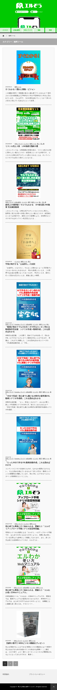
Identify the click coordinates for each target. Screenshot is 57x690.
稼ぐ (38, 143)
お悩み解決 (16, 30)
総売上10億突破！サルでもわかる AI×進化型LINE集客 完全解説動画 (27, 206)
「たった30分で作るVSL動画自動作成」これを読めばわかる (27, 463)
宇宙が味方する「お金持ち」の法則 (20, 264)
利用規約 (6, 674)
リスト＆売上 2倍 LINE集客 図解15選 (21, 146)
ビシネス (26, 143)
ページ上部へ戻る (53, 686)
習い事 (42, 143)
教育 (29, 202)
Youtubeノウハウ (19, 324)
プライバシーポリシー (37, 674)
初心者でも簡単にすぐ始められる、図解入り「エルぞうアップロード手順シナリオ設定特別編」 (27, 527)
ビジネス (5, 30)
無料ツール (18, 87)
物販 (39, 30)
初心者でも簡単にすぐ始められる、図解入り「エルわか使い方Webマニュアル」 (27, 591)
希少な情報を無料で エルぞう (27, 686)
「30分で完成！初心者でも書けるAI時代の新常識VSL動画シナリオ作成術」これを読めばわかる (27, 397)
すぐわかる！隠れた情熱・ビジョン (20, 89)
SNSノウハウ (28, 30)
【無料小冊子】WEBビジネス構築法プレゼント (25, 643)
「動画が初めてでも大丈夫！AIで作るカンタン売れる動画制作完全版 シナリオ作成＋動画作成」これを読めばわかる (27, 329)
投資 (50, 30)
